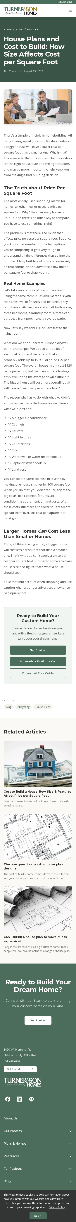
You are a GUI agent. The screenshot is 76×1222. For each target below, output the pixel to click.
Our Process (13, 1131)
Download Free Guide (38, 673)
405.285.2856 (65, 2)
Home (8, 29)
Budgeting (23, 707)
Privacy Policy (57, 1207)
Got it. (38, 1215)
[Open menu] (70, 11)
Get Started (38, 650)
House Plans (42, 707)
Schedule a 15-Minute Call (38, 661)
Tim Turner (10, 71)
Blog (19, 29)
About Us (11, 1118)
